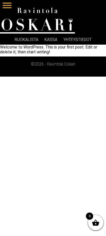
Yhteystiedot (78, 39)
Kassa (51, 39)
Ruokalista (26, 39)
